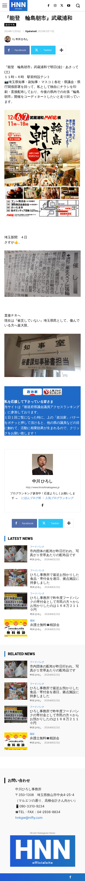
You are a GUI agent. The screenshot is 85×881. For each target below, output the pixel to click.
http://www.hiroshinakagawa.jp (42, 487)
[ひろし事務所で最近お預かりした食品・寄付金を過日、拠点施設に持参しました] (15, 577)
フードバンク (37, 546)
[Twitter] (61, 5)
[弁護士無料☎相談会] (15, 627)
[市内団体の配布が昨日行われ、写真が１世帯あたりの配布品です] (15, 554)
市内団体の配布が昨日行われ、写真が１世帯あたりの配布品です (54, 553)
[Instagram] (55, 5)
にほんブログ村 (31, 498)
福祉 (32, 620)
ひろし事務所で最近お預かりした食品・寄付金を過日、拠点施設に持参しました (54, 579)
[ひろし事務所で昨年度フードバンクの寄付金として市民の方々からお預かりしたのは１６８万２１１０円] (15, 600)
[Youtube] (68, 5)
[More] (61, 50)
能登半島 (10, 24)
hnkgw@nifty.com (28, 818)
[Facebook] (48, 5)
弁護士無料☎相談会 (45, 625)
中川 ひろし (22, 39)
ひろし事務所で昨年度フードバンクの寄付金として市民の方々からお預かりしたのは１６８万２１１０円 (54, 604)
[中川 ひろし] (8, 39)
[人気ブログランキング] (52, 392)
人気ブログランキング (59, 498)
